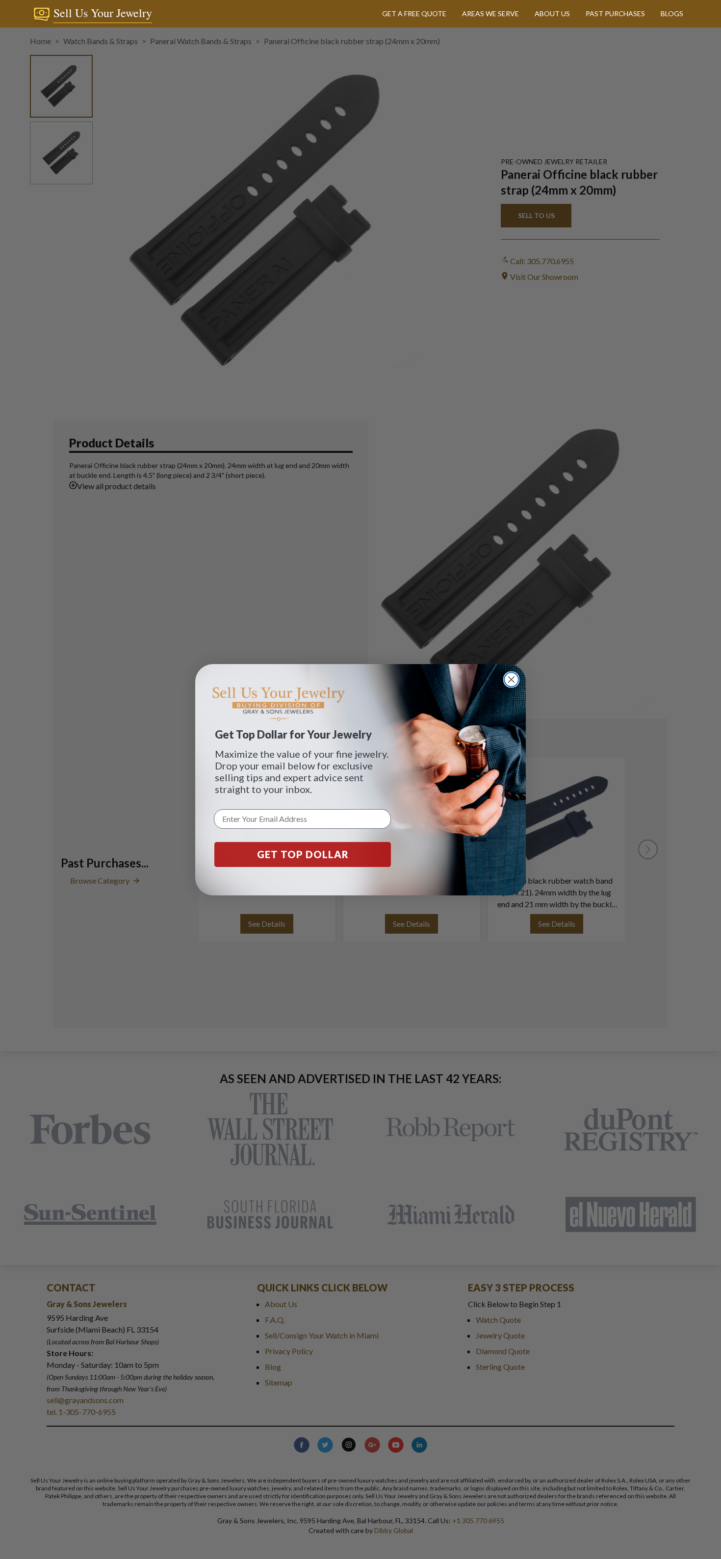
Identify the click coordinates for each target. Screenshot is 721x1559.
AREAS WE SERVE (490, 13)
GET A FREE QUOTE (414, 13)
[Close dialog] (511, 679)
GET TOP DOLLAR (303, 854)
